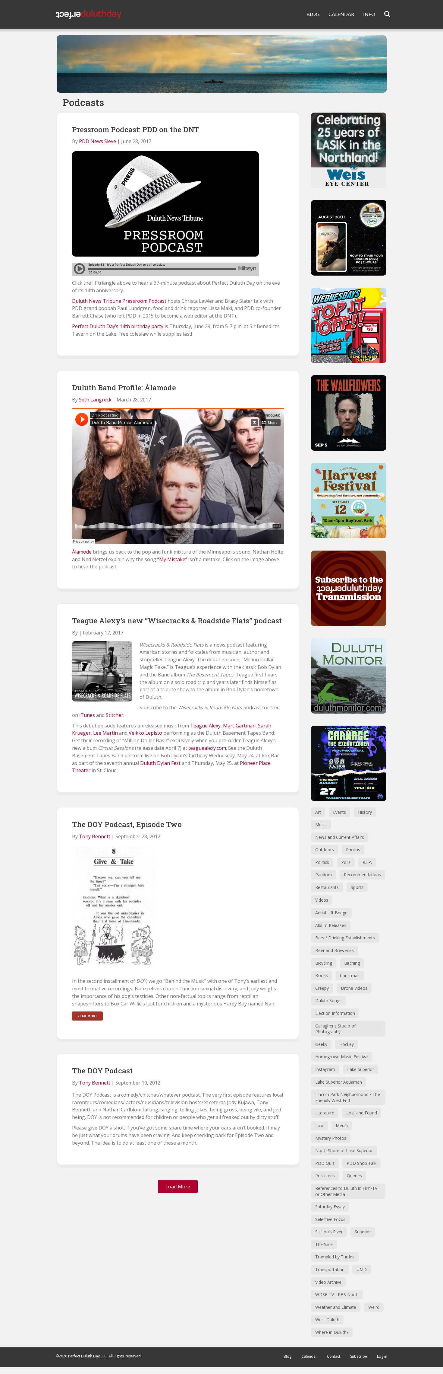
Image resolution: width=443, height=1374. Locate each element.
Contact (333, 1356)
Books (321, 975)
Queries (354, 1175)
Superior (363, 1232)
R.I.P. (367, 862)
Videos (321, 900)
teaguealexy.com (207, 748)
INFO (369, 14)
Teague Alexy (205, 725)
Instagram (325, 1069)
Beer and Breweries (334, 950)
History (365, 812)
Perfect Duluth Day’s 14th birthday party (117, 326)
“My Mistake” (172, 559)
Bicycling (323, 963)
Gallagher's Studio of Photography (335, 1029)
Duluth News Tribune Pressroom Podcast (119, 301)
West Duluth (327, 1319)
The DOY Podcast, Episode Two (127, 824)
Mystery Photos (330, 1138)
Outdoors (324, 849)
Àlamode (82, 551)
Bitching (352, 963)
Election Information (335, 1013)
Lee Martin (105, 733)
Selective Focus (330, 1219)
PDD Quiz (325, 1163)
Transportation (329, 1269)
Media (342, 1125)
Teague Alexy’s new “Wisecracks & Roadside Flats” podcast (177, 620)
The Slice (324, 1244)
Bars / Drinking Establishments (345, 938)
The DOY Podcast (102, 1070)
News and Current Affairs (339, 837)
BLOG (312, 14)
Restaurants (327, 887)
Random (323, 874)
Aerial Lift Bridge (331, 912)
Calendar (309, 1356)
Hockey (346, 1044)
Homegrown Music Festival (341, 1056)
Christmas (350, 975)
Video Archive (328, 1282)
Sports (357, 887)
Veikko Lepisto (145, 733)
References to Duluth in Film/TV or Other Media (346, 1191)
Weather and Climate (335, 1307)
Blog (287, 1356)
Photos (353, 849)
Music (321, 824)
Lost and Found (361, 1113)
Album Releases (330, 925)
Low (319, 1125)
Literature (324, 1113)
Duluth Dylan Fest (160, 763)
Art (318, 812)
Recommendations (362, 874)
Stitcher (114, 715)
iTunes (87, 715)
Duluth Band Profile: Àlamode (124, 387)
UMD (362, 1269)
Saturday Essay (330, 1206)
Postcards (325, 1175)
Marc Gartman (239, 725)
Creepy (322, 988)
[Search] (383, 14)
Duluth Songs (328, 1000)
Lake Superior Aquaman (338, 1082)
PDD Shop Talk (361, 1163)
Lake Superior (360, 1069)
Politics (322, 862)
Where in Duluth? (331, 1332)
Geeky (321, 1044)
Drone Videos (354, 988)
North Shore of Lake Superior (344, 1150)
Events (339, 812)
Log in (382, 1356)
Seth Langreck (95, 399)
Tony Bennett (94, 836)
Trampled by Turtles (334, 1257)
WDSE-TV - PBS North (337, 1294)
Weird (373, 1307)
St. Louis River (329, 1232)
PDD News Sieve (97, 141)
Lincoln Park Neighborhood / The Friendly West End (347, 1097)
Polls (345, 862)
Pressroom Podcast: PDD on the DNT (135, 129)
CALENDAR (341, 14)
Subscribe (358, 1356)
